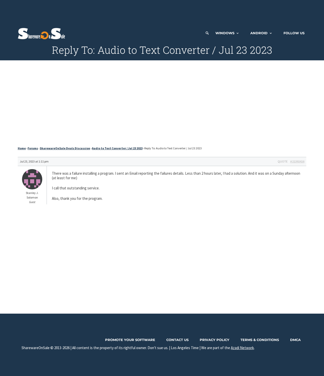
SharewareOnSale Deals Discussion (65, 148)
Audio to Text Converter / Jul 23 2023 (117, 148)
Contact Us (177, 340)
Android (259, 33)
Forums (33, 148)
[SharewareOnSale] (43, 33)
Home (22, 148)
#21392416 (297, 161)
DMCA (295, 340)
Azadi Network (242, 347)
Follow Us (294, 33)
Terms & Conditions (259, 340)
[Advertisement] (162, 11)
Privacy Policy (214, 340)
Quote (283, 161)
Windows (224, 33)
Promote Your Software (130, 340)
